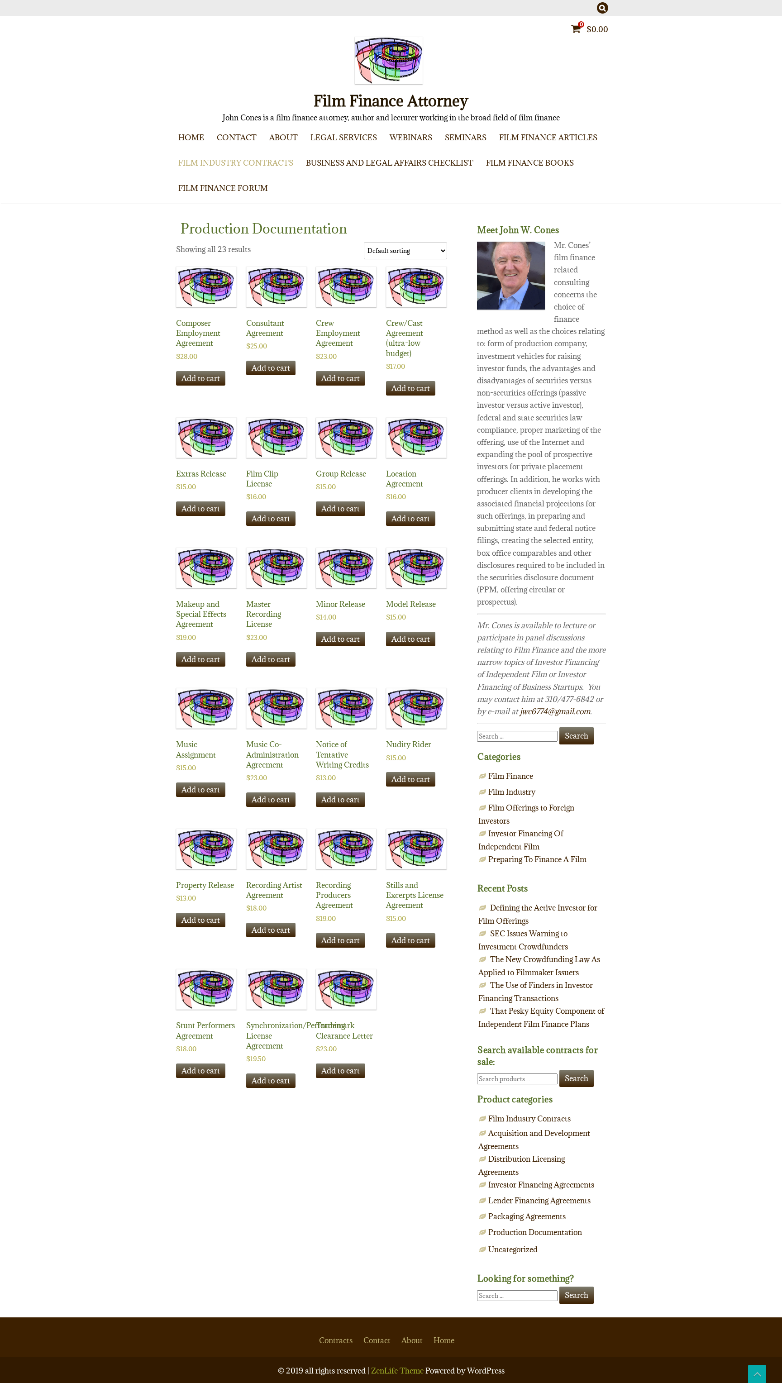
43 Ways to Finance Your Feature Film (588, 185)
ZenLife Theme (398, 1371)
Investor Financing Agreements (541, 1185)
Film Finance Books (530, 163)
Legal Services (343, 138)
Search (576, 1078)
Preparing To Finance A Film (592, 159)
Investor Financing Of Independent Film (591, 195)
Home (191, 138)
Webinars (411, 138)
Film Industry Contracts (235, 163)
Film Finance (591, 177)
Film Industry (511, 792)
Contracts (336, 1340)
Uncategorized (513, 1249)
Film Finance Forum (223, 188)
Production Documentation (535, 1232)
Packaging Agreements (268, 203)
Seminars (465, 138)
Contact (237, 138)
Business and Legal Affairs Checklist (389, 163)
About (283, 138)
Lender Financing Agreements (539, 1201)
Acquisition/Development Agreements (267, 185)
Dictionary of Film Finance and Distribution (588, 203)
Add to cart (200, 378)
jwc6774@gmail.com (555, 711)
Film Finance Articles (548, 138)
